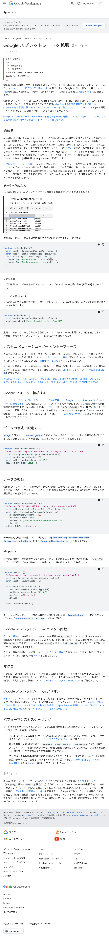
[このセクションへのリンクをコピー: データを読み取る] (29, 186)
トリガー (49, 407)
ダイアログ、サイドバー (36, 88)
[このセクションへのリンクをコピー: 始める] (16, 131)
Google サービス (85, 91)
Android (7, 894)
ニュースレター (81, 859)
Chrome (7, 898)
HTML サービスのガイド (52, 360)
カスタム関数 (10, 636)
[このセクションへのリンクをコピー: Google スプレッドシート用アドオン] (63, 691)
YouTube (78, 868)
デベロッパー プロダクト (14, 862)
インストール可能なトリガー (29, 791)
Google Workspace (21, 38)
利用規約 (7, 876)
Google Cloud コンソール (50, 863)
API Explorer (44, 868)
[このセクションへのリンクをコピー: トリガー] (20, 774)
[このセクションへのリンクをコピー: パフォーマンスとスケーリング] (54, 720)
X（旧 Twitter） (81, 863)
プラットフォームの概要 (14, 858)
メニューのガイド (56, 357)
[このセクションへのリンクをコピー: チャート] (20, 552)
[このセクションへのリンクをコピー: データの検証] (27, 479)
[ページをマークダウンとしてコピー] (81, 45)
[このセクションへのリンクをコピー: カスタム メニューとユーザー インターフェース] (79, 347)
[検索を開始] (72, 3)
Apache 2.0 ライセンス (31, 815)
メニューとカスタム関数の (51, 652)
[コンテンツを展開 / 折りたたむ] (22, 59)
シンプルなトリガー (87, 781)
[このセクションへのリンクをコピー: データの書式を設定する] (44, 428)
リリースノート (10, 51)
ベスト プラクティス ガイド (55, 739)
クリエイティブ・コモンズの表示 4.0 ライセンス (64, 812)
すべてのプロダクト (12, 912)
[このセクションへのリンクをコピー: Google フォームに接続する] (49, 393)
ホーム (6, 38)
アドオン (7, 698)
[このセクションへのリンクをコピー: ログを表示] (17, 279)
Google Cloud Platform (13, 907)
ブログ (77, 854)
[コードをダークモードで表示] (99, 244)
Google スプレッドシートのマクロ (63, 680)
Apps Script (10, 12)
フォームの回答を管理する (70, 414)
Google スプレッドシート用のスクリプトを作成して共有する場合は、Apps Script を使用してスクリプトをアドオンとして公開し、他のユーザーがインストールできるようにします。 (53, 705)
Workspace (33, 3)
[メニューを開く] (4, 3)
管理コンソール (46, 854)
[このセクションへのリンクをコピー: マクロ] (16, 666)
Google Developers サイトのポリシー (87, 815)
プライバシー (20, 924)
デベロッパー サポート (13, 871)
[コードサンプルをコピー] (103, 244)
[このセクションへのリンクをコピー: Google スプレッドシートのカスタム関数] (70, 629)
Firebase (7, 903)
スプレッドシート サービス (17, 164)
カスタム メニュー (12, 88)
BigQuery (32, 763)
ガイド (48, 38)
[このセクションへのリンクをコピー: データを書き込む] (29, 296)
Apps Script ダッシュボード (51, 859)
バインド (69, 148)
